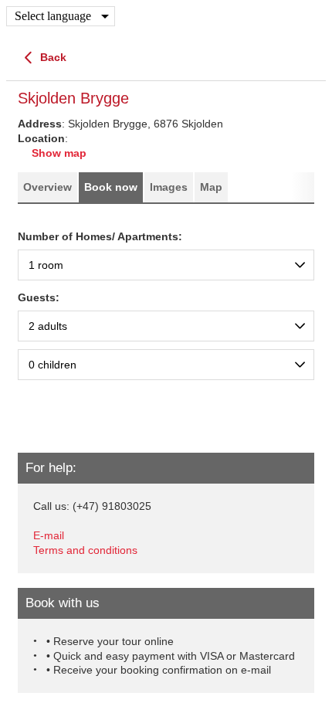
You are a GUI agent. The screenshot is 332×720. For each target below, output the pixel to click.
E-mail (48, 535)
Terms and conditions (85, 550)
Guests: (38, 297)
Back (51, 57)
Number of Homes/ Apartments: (100, 237)
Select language (53, 15)
